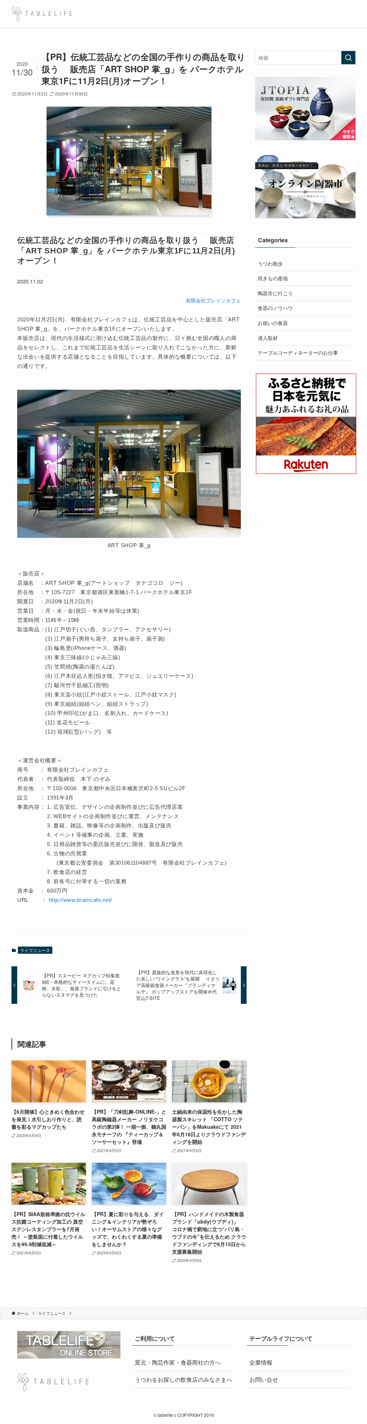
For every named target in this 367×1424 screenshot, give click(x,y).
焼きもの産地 (273, 278)
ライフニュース (35, 950)
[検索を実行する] (348, 57)
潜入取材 (268, 337)
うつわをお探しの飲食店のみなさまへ (183, 1379)
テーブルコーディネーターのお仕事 (298, 352)
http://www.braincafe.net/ (81, 900)
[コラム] (41, 14)
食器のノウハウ (275, 307)
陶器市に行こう (275, 293)
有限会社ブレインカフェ (213, 300)
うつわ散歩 (270, 263)
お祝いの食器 (273, 322)
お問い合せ (263, 1379)
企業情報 (260, 1362)
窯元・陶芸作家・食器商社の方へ (178, 1362)
